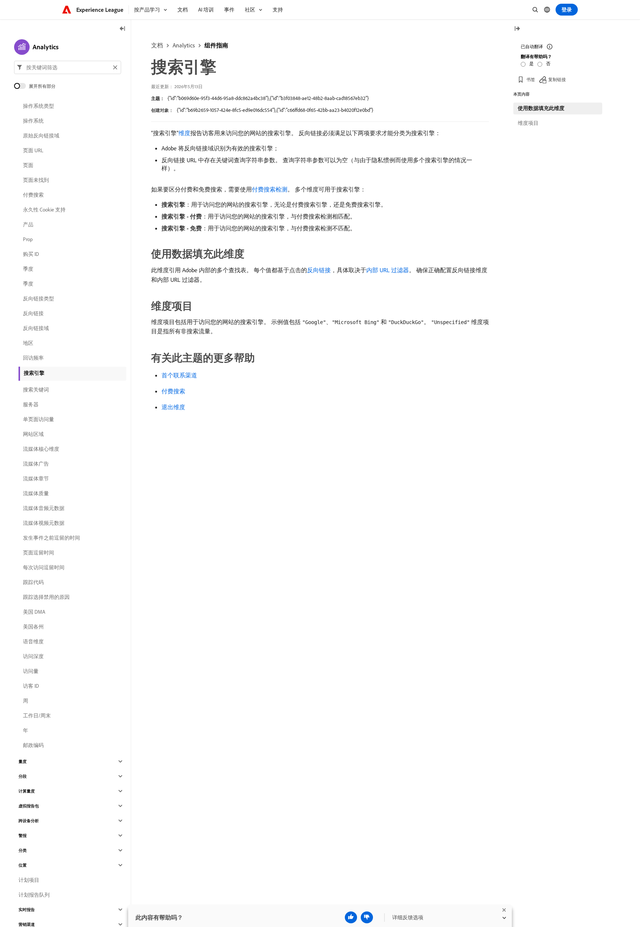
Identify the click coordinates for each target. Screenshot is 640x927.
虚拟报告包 (29, 805)
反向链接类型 (38, 298)
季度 (28, 269)
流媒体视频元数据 (43, 523)
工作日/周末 (37, 715)
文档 (157, 45)
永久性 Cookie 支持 (44, 209)
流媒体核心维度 (41, 449)
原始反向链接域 (41, 135)
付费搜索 (173, 391)
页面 (28, 165)
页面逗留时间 (38, 552)
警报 (23, 835)
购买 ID (31, 254)
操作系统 (33, 120)
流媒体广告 (36, 463)
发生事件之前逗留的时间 (51, 537)
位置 (23, 865)
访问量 (31, 671)
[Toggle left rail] (122, 29)
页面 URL (33, 150)
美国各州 (33, 626)
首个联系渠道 (179, 375)
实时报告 (27, 909)
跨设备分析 (29, 820)
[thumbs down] (367, 917)
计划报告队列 (34, 894)
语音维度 (33, 641)
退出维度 (173, 407)
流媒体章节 (36, 478)
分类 (23, 850)
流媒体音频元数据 (43, 508)
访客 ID (31, 686)
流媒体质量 (36, 493)
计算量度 (27, 791)
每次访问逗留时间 (43, 567)
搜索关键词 (36, 389)
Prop (28, 239)
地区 (28, 343)
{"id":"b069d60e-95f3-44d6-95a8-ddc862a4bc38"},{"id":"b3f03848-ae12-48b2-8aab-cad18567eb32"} (268, 98)
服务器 (31, 404)
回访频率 (33, 357)
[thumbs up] (351, 917)
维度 (184, 133)
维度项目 (528, 123)
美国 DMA (34, 611)
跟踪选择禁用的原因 (46, 597)
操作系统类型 (38, 106)
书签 (530, 79)
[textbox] (67, 67)
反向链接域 (36, 328)
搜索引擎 (34, 373)
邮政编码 (33, 745)
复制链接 (557, 79)
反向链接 (319, 270)
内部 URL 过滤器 (387, 270)
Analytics (184, 45)
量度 (23, 761)
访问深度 (33, 656)
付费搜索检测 (269, 189)
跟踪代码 (33, 582)
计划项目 (29, 880)
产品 (28, 224)
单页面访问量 (38, 419)
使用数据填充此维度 (541, 108)
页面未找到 (36, 180)
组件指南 (216, 45)
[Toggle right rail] (517, 29)
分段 (23, 776)
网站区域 (33, 434)
